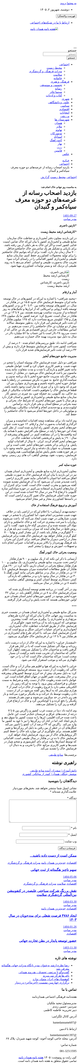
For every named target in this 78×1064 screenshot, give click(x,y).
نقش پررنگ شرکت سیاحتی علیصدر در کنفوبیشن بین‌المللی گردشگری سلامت (42, 893)
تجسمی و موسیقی (51, 85)
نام (74, 827)
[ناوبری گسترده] (75, 47)
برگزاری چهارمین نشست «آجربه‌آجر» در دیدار (42, 982)
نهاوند (59, 129)
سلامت (57, 74)
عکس (65, 154)
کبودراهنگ (56, 140)
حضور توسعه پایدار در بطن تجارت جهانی (48, 941)
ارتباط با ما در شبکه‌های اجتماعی (49, 22)
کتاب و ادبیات (54, 95)
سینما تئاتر (56, 91)
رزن (59, 147)
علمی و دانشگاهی (58, 102)
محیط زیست (54, 67)
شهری (65, 98)
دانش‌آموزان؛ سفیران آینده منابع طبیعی (53, 770)
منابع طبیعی (56, 754)
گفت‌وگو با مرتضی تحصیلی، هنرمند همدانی (44, 972)
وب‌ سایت (71, 841)
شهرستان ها (62, 119)
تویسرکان (56, 133)
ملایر (59, 126)
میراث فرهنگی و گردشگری (45, 71)
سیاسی (64, 105)
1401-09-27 (70, 215)
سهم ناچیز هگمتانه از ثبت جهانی (54, 870)
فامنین (58, 150)
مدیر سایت (70, 219)
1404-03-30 (70, 901)
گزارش (45, 177)
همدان (58, 123)
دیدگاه (72, 797)
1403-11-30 (70, 947)
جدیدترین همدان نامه (53, 862)
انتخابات (64, 112)
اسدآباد (58, 136)
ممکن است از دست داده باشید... (53, 855)
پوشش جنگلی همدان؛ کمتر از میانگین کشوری (49, 774)
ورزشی (64, 116)
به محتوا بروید (68, 3)
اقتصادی (64, 109)
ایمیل (72, 834)
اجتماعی (64, 64)
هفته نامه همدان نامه (31, 1057)
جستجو (72, 50)
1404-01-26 (70, 926)
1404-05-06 (70, 876)
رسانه (58, 88)
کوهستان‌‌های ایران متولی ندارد (51, 979)
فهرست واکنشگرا (66, 16)
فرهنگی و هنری (60, 81)
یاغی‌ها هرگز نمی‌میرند (56, 975)
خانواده (58, 78)
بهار (60, 143)
